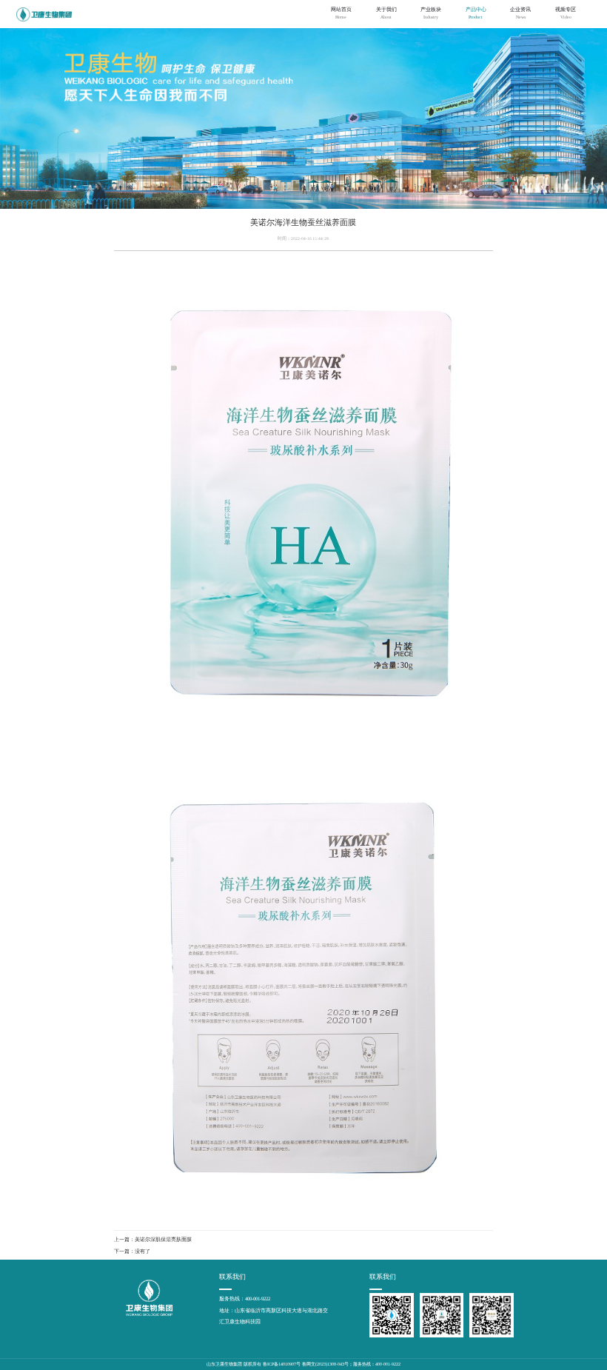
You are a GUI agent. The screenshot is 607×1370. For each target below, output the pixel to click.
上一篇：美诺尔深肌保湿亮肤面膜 (153, 1239)
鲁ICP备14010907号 (282, 1364)
